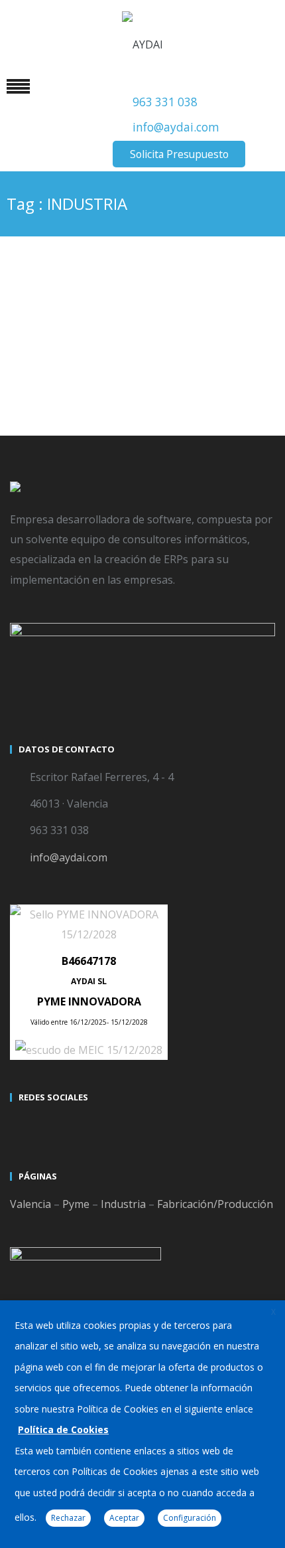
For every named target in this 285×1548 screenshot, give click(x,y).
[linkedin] (70, 1127)
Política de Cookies (63, 1429)
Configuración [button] (189, 1517)
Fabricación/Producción (215, 1204)
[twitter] (22, 1127)
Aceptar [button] (124, 1517)
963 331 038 (165, 102)
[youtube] (46, 1127)
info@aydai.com (176, 127)
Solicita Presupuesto (179, 154)
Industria (123, 1204)
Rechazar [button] (68, 1517)
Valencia (30, 1204)
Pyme (75, 1204)
